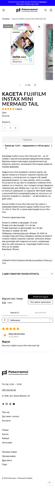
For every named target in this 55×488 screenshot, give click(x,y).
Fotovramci (12, 478)
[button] (8, 109)
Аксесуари (7, 442)
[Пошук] (45, 10)
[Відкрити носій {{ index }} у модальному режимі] (22, 43)
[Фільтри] (4, 320)
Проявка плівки (9, 452)
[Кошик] (51, 10)
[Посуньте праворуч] (35, 85)
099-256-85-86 (9, 390)
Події (4, 464)
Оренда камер (9, 456)
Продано (27, 139)
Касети (5, 434)
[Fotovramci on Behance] (3, 404)
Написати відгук (40, 296)
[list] (27, 51)
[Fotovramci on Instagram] (6, 404)
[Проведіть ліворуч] (20, 85)
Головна (5, 19)
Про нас (6, 412)
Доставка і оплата (10, 416)
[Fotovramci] (27, 10)
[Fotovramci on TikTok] (10, 404)
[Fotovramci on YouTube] (14, 404)
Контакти (6, 420)
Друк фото (7, 460)
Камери (5, 438)
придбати (42, 2)
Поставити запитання (40, 302)
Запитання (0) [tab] (40, 312)
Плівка (5, 430)
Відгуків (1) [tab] (14, 312)
